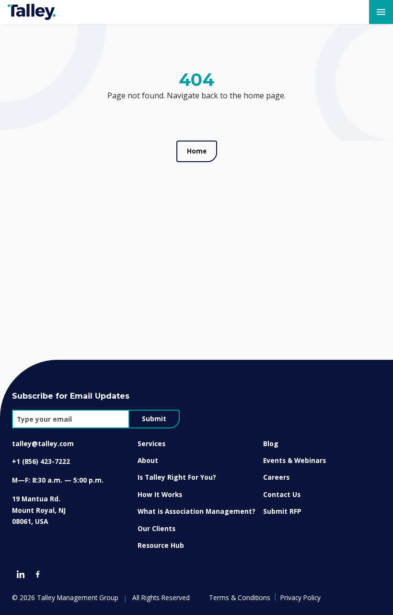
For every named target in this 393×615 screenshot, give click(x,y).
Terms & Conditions (239, 597)
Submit (154, 418)
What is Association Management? (196, 511)
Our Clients (156, 528)
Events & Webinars (294, 460)
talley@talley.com (43, 443)
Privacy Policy (300, 597)
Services (151, 443)
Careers (276, 477)
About (148, 460)
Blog (270, 443)
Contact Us (282, 494)
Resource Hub (161, 545)
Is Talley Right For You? (177, 477)
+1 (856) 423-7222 (41, 461)
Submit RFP (282, 511)
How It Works (160, 494)
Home (197, 151)
